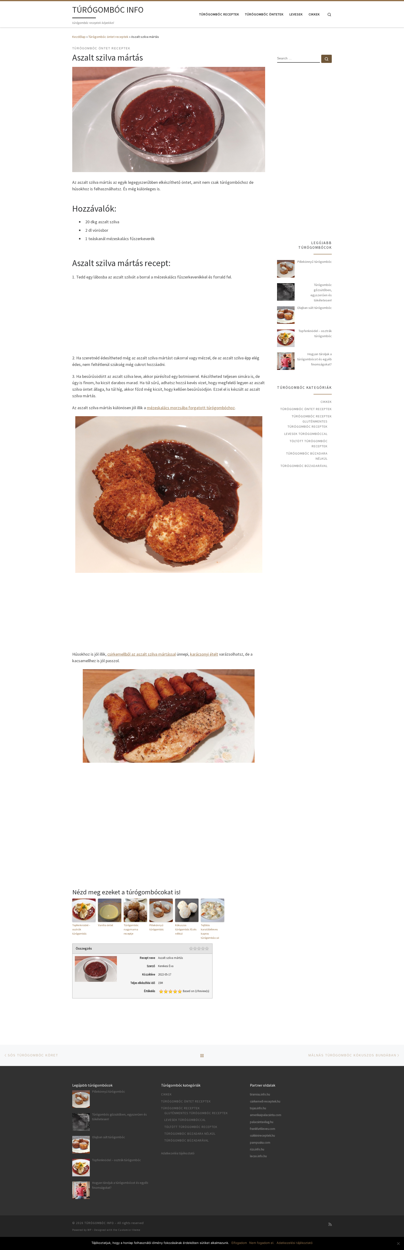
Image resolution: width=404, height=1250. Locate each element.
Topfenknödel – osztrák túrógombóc (81, 929)
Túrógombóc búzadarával (304, 466)
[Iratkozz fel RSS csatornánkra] (330, 1224)
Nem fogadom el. (261, 1243)
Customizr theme (129, 1230)
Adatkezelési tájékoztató (178, 1153)
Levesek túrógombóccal (306, 434)
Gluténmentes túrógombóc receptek (308, 424)
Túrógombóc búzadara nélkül (307, 456)
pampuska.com (260, 1143)
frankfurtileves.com (262, 1129)
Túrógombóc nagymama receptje (131, 929)
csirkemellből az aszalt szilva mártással (141, 654)
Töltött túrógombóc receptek (309, 443)
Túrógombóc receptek (312, 416)
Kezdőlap (79, 37)
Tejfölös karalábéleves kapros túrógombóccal (210, 931)
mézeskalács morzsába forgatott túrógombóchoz (191, 407)
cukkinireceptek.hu (262, 1136)
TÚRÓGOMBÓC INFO (99, 1223)
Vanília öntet (105, 925)
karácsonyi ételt (204, 654)
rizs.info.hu (257, 1149)
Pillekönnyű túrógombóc (156, 927)
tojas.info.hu (258, 1108)
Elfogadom (239, 1243)
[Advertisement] (168, 317)
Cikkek (326, 402)
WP (89, 1230)
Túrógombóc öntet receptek (108, 37)
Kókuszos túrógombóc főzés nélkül (185, 929)
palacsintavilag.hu (261, 1122)
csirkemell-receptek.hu (265, 1101)
